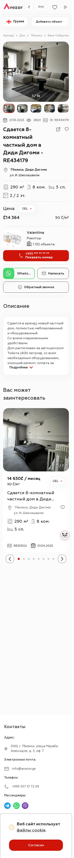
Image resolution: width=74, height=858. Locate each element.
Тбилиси (36, 35)
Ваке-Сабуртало (59, 35)
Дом (22, 35)
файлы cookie (31, 830)
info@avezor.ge (24, 769)
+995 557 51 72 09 (25, 786)
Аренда (8, 35)
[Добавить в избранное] (67, 129)
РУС (41, 7)
